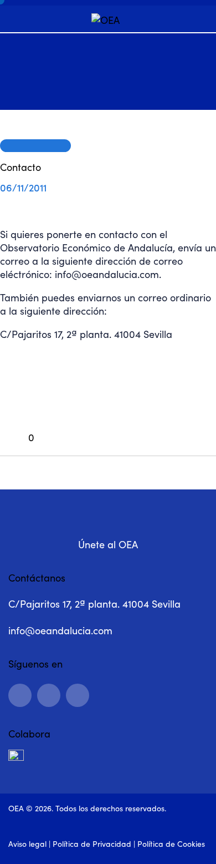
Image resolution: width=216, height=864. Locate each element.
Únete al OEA (108, 544)
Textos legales (35, 145)
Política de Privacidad (92, 843)
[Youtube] (48, 695)
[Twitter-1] (77, 695)
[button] (17, 438)
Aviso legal (27, 843)
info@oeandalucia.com (60, 630)
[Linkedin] (20, 695)
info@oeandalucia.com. (108, 274)
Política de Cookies (171, 843)
